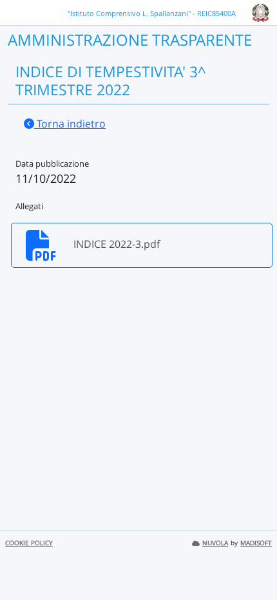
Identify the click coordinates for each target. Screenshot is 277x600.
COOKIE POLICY (29, 543)
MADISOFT (256, 543)
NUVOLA (215, 543)
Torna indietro (70, 124)
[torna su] (250, 560)
